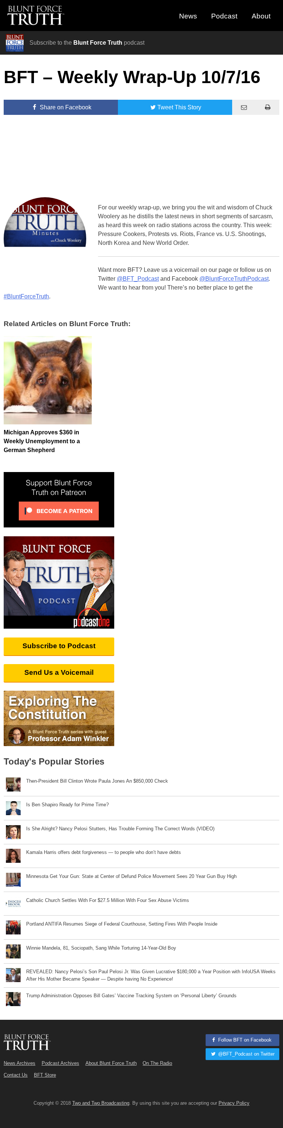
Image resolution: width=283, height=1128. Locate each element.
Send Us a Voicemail (59, 672)
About (261, 16)
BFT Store (45, 1075)
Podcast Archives (60, 1063)
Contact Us (16, 1075)
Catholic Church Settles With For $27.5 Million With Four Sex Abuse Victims (107, 900)
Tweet (179, 107)
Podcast (224, 16)
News (188, 16)
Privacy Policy (234, 1103)
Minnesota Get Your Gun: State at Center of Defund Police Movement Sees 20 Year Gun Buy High (131, 876)
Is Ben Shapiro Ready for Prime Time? (67, 804)
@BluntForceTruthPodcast (234, 279)
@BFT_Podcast (138, 279)
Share (64, 107)
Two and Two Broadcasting (100, 1103)
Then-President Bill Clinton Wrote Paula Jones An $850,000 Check (97, 781)
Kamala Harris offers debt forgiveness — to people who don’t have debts (103, 852)
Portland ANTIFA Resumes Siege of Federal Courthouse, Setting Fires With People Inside (121, 924)
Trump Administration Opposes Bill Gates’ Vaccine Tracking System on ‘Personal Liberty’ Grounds (131, 995)
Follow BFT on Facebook (244, 1040)
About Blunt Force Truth (111, 1063)
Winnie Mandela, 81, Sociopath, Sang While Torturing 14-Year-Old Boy (101, 948)
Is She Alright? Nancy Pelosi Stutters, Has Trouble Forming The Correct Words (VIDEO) (120, 828)
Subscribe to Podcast (58, 646)
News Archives (19, 1063)
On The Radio (157, 1063)
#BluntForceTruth (26, 296)
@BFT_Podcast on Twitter (246, 1054)
